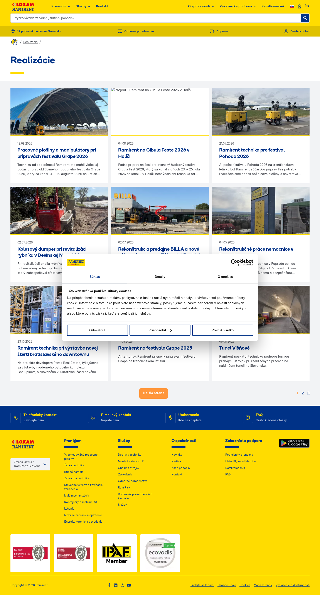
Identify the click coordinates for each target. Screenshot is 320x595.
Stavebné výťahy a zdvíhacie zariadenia (83, 486)
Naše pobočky (181, 468)
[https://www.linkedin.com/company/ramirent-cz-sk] (116, 585)
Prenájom (58, 6)
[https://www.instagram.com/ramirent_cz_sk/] (122, 585)
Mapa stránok (263, 585)
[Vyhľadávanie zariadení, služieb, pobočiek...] (305, 18)
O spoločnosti (199, 6)
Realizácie (30, 42)
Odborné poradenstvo (133, 481)
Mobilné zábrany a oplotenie (83, 515)
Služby (81, 6)
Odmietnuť (97, 330)
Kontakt (102, 6)
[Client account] (299, 6)
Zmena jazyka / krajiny (24, 462)
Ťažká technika (74, 465)
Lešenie (69, 508)
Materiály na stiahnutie (240, 461)
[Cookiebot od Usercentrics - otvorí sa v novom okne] (234, 262)
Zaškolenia (125, 474)
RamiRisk (124, 487)
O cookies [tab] (225, 277)
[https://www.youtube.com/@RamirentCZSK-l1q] (129, 585)
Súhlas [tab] (94, 277)
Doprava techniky (129, 454)
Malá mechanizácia (76, 495)
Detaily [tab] (160, 277)
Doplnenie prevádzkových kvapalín (135, 496)
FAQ (228, 474)
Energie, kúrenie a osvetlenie (83, 521)
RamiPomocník (273, 6)
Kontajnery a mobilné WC (81, 502)
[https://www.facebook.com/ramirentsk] (109, 585)
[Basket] (307, 6)
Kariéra (176, 461)
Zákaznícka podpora (236, 6)
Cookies (244, 585)
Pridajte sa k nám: (202, 585)
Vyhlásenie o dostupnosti (293, 585)
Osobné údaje (226, 585)
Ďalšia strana (153, 393)
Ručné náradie (73, 471)
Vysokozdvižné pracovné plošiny (81, 456)
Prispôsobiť (157, 330)
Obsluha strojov (128, 468)
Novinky (177, 454)
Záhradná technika (76, 478)
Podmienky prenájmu (239, 454)
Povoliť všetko (223, 330)
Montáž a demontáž (131, 461)
